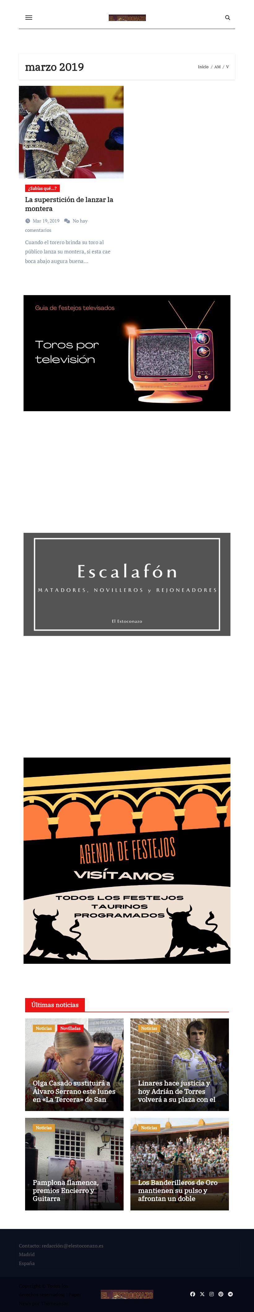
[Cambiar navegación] (29, 18)
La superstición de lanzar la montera (69, 204)
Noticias (44, 1028)
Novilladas (70, 1028)
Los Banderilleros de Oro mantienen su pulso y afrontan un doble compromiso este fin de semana (177, 1198)
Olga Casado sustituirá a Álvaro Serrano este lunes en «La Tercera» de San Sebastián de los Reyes (74, 1095)
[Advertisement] (127, 474)
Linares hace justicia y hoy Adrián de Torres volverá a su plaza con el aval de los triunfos (177, 1095)
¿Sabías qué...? (42, 188)
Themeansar (54, 1303)
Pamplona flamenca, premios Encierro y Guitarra (66, 1190)
